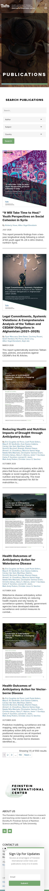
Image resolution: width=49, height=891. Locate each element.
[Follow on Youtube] (10, 831)
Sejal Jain (26, 341)
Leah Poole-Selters (32, 441)
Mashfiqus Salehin (24, 446)
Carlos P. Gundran (9, 457)
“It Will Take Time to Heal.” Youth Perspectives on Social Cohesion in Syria (23, 216)
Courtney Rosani (35, 336)
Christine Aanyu (8, 455)
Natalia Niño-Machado (11, 452)
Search (8, 141)
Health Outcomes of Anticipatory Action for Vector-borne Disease (24, 689)
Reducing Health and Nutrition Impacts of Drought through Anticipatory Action (24, 433)
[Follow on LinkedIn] (4, 831)
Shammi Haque (31, 448)
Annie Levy (29, 338)
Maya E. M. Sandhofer (11, 444)
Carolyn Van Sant (9, 446)
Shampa (21, 448)
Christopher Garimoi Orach (32, 452)
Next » (27, 755)
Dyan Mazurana (11, 336)
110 (20, 755)
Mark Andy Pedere (10, 459)
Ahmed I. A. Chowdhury (11, 450)
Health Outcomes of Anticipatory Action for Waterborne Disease (18, 560)
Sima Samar (23, 336)
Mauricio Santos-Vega (31, 450)
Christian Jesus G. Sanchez (29, 459)
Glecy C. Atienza (22, 455)
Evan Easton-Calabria (29, 444)
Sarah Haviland (8, 338)
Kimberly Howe (11, 225)
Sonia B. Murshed (9, 448)
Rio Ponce (19, 338)
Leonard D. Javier (25, 457)
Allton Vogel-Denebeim (27, 225)
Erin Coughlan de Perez (14, 441)
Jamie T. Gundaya (37, 455)
